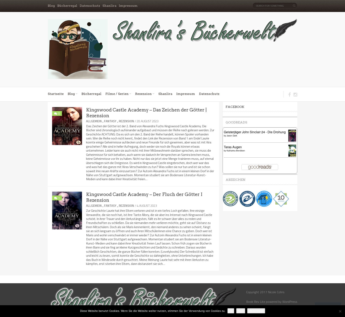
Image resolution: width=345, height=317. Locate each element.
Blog (51, 6)
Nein (241, 310)
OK (231, 310)
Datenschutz (90, 6)
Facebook (235, 107)
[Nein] (340, 311)
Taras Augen (233, 147)
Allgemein (94, 121)
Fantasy (110, 121)
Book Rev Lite (255, 301)
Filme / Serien (117, 94)
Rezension (143, 94)
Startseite (56, 94)
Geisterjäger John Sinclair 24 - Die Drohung (255, 132)
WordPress (289, 301)
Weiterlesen (256, 310)
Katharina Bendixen (236, 150)
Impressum (128, 6)
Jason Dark (232, 135)
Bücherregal (67, 6)
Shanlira (109, 6)
